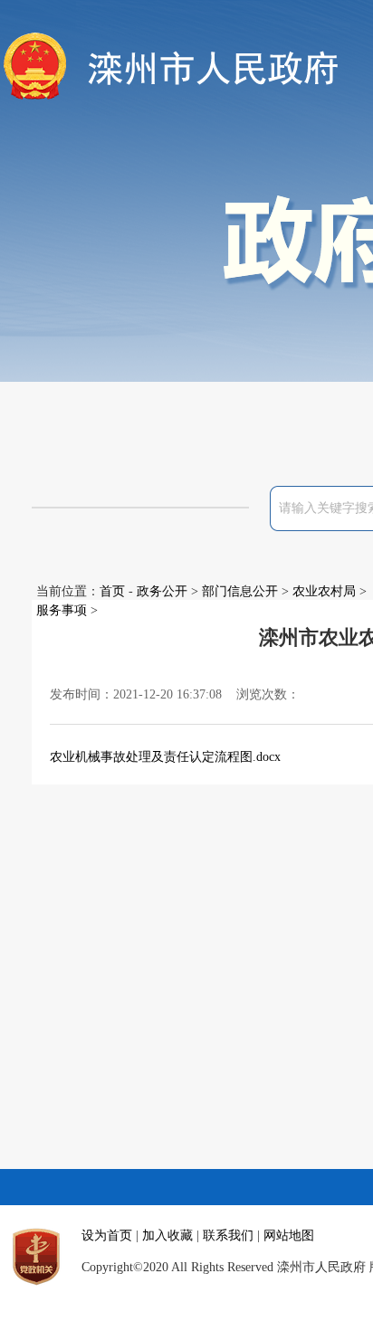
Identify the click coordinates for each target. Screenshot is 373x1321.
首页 (112, 591)
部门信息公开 (240, 591)
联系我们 (228, 1235)
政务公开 (162, 591)
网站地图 (288, 1235)
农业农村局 (324, 591)
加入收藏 (167, 1235)
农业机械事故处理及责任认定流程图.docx (165, 757)
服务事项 (61, 610)
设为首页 (106, 1235)
